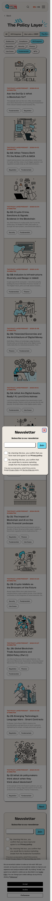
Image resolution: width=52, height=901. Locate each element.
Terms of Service (30, 859)
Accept (25, 884)
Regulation (9, 46)
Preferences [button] (13, 877)
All (6, 34)
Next (41, 806)
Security (21, 46)
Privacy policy (26, 844)
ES (38, 7)
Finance (32, 46)
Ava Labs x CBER (31, 34)
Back (9, 16)
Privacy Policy (16, 859)
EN (34, 7)
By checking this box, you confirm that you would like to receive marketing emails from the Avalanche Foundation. (25, 851)
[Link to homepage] (11, 7)
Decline (25, 890)
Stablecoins (10, 41)
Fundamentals (24, 51)
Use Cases (10, 51)
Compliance (23, 41)
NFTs (35, 51)
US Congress (16, 34)
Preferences (25, 895)
